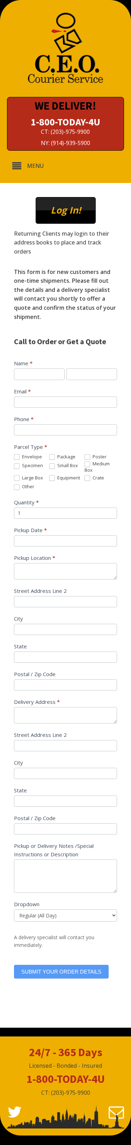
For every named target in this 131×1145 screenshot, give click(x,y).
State (20, 646)
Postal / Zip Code (35, 674)
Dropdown (26, 904)
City (18, 618)
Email (22, 391)
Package (65, 457)
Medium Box (97, 467)
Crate (98, 478)
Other (27, 487)
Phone (24, 419)
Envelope (31, 457)
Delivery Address (37, 701)
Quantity (26, 502)
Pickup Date (30, 530)
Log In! (66, 210)
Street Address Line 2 (40, 590)
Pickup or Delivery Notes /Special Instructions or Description (54, 850)
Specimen (32, 466)
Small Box (67, 466)
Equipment (68, 478)
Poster (99, 457)
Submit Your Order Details (61, 972)
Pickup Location (34, 557)
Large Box (32, 478)
